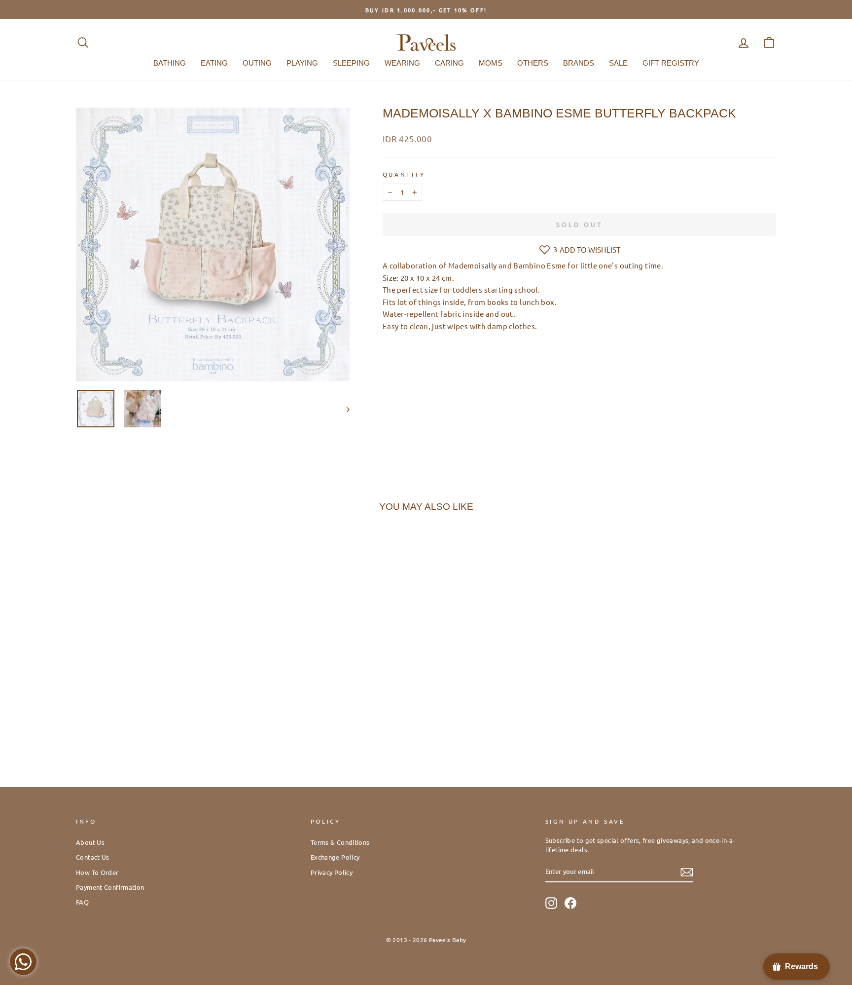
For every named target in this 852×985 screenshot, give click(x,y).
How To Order (97, 872)
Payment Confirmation (110, 887)
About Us (90, 842)
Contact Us (92, 857)
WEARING (402, 63)
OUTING (257, 63)
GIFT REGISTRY (670, 63)
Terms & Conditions (340, 842)
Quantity (404, 174)
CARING (449, 63)
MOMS (490, 63)
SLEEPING (351, 63)
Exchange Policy (335, 857)
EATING (214, 63)
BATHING (169, 63)
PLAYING (302, 63)
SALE (618, 63)
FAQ (82, 902)
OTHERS (532, 63)
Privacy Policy (332, 872)
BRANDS (578, 63)
